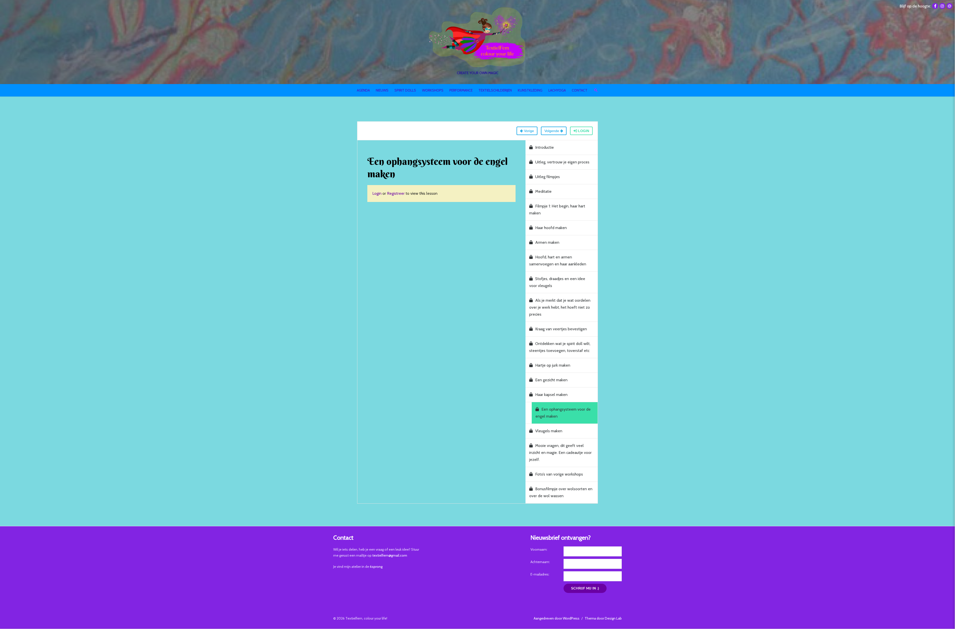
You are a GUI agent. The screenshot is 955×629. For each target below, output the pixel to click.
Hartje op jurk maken (552, 365)
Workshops (432, 90)
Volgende (552, 131)
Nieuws (382, 90)
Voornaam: (538, 549)
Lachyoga (557, 90)
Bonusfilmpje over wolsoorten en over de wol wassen (560, 492)
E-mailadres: (539, 574)
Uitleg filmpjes (547, 176)
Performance (461, 90)
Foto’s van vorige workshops (559, 474)
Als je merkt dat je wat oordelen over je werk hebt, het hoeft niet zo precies (559, 307)
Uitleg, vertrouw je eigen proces (562, 162)
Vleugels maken (548, 431)
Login (583, 131)
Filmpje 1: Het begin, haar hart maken (557, 209)
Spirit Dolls (405, 90)
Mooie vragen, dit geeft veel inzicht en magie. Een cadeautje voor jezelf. (560, 452)
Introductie (544, 147)
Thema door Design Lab (603, 618)
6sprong (376, 566)
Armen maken (547, 242)
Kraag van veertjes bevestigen (561, 329)
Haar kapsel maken (551, 394)
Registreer (396, 193)
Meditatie (543, 191)
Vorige (528, 131)
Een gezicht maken (551, 380)
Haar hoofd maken (551, 227)
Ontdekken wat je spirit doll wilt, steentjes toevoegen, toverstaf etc (559, 347)
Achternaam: (540, 562)
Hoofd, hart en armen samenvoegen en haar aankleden (557, 260)
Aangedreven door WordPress (556, 618)
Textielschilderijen (495, 90)
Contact (579, 90)
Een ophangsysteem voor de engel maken (563, 413)
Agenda (363, 90)
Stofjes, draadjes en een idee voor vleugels (557, 282)
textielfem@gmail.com (389, 555)
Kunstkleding (530, 90)
